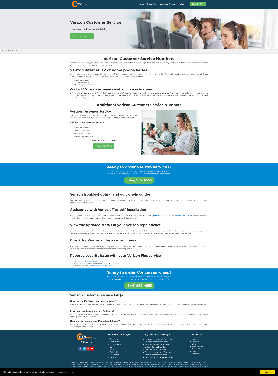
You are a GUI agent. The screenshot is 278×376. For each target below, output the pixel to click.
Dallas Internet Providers (155, 352)
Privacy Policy (197, 351)
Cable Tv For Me (8, 52)
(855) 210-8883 (198, 4)
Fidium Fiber (115, 357)
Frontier (113, 355)
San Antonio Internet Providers (158, 357)
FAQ (194, 356)
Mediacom (114, 360)
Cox (111, 352)
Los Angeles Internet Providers (158, 344)
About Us (195, 347)
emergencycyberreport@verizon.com (101, 269)
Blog (182, 4)
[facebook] (80, 354)
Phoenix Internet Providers (156, 355)
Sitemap (195, 359)
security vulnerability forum (94, 265)
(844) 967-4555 (104, 148)
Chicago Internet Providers (156, 347)
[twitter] (84, 354)
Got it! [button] (267, 372)
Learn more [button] (70, 372)
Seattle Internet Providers (156, 360)
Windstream (115, 350)
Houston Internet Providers (157, 350)
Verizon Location (82, 36)
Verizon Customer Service (25, 52)
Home (141, 4)
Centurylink (115, 347)
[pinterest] (88, 354)
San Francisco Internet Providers (159, 363)
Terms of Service (198, 354)
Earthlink (114, 363)
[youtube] (92, 354)
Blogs (194, 349)
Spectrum (114, 344)
